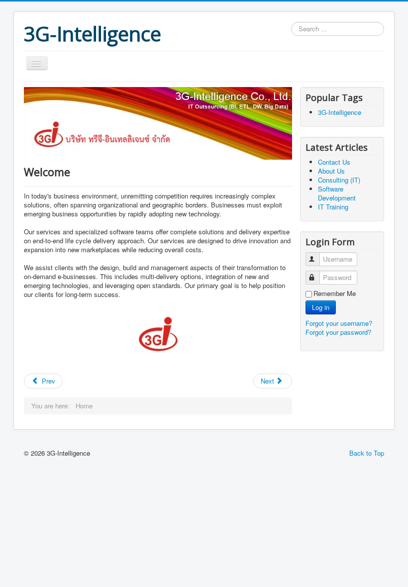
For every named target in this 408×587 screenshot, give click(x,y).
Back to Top (366, 453)
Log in (320, 307)
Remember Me (334, 293)
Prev (47, 381)
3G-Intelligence (339, 112)
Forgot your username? (339, 323)
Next (268, 381)
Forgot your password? (338, 332)
